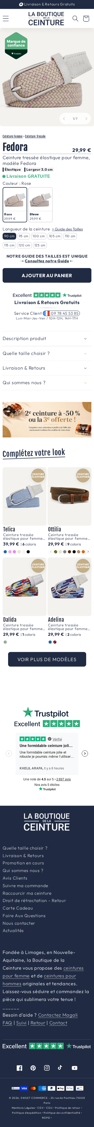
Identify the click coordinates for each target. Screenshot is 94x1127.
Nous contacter (19, 923)
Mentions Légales (23, 1108)
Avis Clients (15, 878)
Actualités (13, 930)
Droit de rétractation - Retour (34, 900)
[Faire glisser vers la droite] (86, 118)
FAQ (7, 1023)
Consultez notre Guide (47, 260)
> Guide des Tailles (67, 229)
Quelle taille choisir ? (25, 848)
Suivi (21, 1023)
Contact (58, 1023)
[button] (75, 19)
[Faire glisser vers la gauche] (64, 118)
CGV (40, 1108)
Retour (38, 1023)
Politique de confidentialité (62, 1112)
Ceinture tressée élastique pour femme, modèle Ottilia (68, 537)
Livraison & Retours (49, 4)
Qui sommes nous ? (23, 870)
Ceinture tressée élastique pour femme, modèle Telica (23, 537)
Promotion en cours (23, 863)
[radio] (15, 204)
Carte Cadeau (18, 908)
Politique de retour (67, 1108)
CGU (49, 1108)
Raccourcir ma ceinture (27, 893)
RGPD (46, 1117)
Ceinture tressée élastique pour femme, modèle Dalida (23, 627)
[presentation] (88, 552)
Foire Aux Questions (24, 916)
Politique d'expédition (26, 1112)
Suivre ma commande (25, 885)
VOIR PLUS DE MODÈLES (47, 659)
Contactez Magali (58, 1015)
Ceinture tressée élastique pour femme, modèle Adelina (68, 627)
